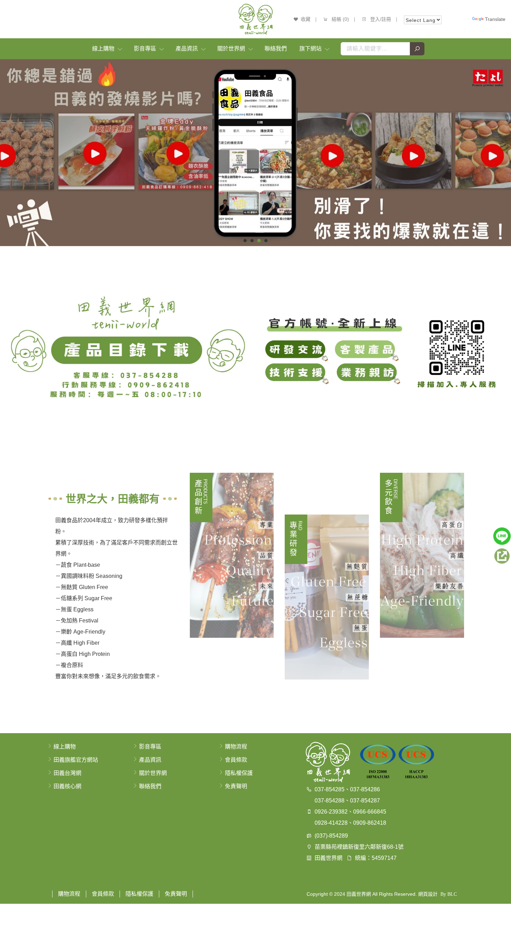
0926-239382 (331, 812)
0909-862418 (369, 823)
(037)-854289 (331, 836)
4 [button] (266, 240)
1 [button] (245, 240)
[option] (255, 152)
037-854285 (329, 789)
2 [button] (252, 240)
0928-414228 (331, 823)
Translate (495, 19)
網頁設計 (428, 894)
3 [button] (259, 240)
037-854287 (365, 800)
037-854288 (329, 800)
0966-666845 (369, 812)
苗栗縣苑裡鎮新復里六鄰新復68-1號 (359, 847)
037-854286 (365, 789)
